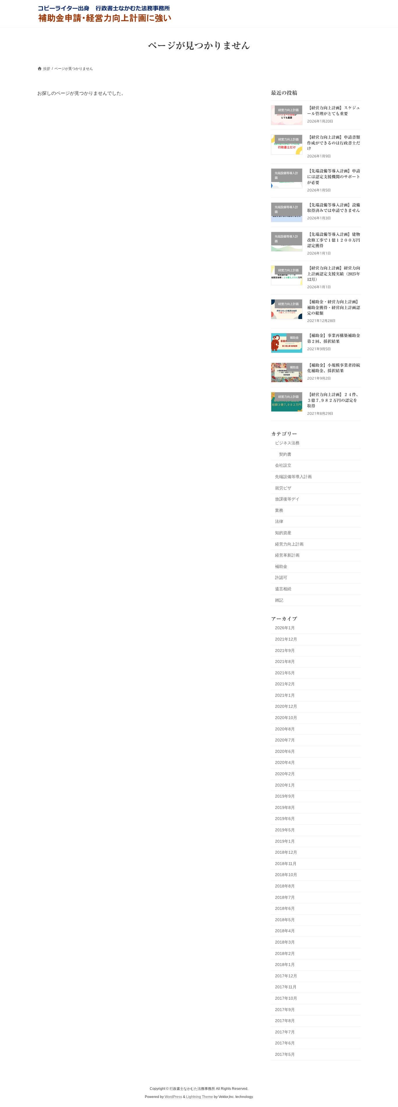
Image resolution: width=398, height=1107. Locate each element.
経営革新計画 (287, 555)
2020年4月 (285, 762)
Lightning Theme (199, 1097)
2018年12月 (286, 852)
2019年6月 (285, 818)
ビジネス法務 (287, 443)
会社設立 (283, 465)
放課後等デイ (287, 499)
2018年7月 (285, 897)
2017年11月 (286, 987)
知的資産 (283, 532)
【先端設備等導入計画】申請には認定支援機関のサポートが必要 (333, 176)
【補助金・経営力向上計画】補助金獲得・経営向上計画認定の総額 (333, 307)
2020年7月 (285, 740)
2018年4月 (285, 930)
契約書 (285, 454)
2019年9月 (285, 796)
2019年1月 (285, 841)
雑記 (279, 600)
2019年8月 (285, 807)
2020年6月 (285, 751)
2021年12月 (286, 639)
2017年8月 (285, 1020)
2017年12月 (286, 975)
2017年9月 (285, 1009)
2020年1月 (285, 784)
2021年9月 (285, 650)
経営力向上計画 (289, 543)
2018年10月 (286, 874)
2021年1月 (285, 695)
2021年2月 (285, 684)
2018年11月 (286, 863)
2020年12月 (286, 706)
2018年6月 (285, 908)
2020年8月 (285, 728)
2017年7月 (285, 1031)
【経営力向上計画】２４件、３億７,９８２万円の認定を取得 (333, 400)
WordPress (173, 1097)
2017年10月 (286, 998)
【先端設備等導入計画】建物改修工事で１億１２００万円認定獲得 (333, 240)
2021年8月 (285, 661)
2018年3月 (285, 942)
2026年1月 (285, 627)
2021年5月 (285, 672)
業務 (279, 510)
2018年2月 (285, 953)
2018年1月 (285, 964)
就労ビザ (283, 487)
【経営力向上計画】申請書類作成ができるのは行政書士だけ (333, 143)
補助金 (281, 566)
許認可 (281, 577)
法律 (279, 521)
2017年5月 (285, 1054)
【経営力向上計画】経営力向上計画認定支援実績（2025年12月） (333, 273)
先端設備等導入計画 (293, 476)
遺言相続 (283, 589)
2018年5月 (285, 919)
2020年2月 (285, 773)
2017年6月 (285, 1043)
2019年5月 (285, 830)
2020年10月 (286, 717)
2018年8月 (285, 886)
